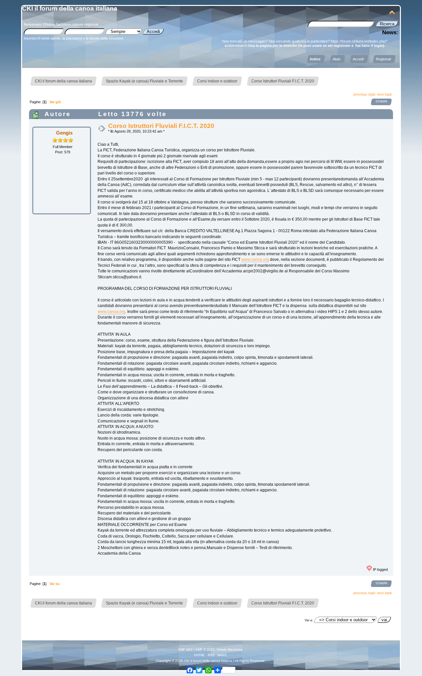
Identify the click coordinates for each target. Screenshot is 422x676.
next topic (384, 94)
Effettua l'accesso (57, 24)
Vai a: (309, 620)
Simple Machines (229, 649)
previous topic (364, 94)
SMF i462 (185, 649)
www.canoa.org (255, 259)
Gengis (64, 133)
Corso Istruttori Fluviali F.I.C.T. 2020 (161, 125)
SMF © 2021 (205, 649)
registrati (91, 24)
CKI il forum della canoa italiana (69, 8)
